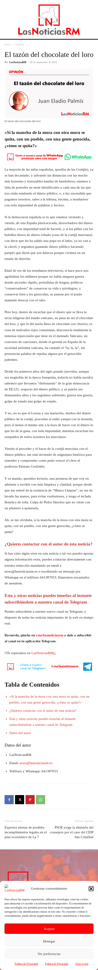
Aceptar (49, 929)
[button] (91, 888)
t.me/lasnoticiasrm (49, 635)
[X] (19, 799)
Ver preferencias (49, 954)
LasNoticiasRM (17, 62)
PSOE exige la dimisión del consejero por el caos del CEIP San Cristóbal (71, 832)
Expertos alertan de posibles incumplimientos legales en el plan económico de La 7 (26, 832)
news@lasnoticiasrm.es (35, 763)
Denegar (49, 941)
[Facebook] (9, 799)
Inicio (8, 44)
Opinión (19, 44)
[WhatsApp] (40, 799)
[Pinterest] (30, 799)
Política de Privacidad (26, 963)
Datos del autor (20, 733)
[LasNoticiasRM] (49, 19)
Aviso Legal (81, 963)
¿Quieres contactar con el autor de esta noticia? (42, 710)
